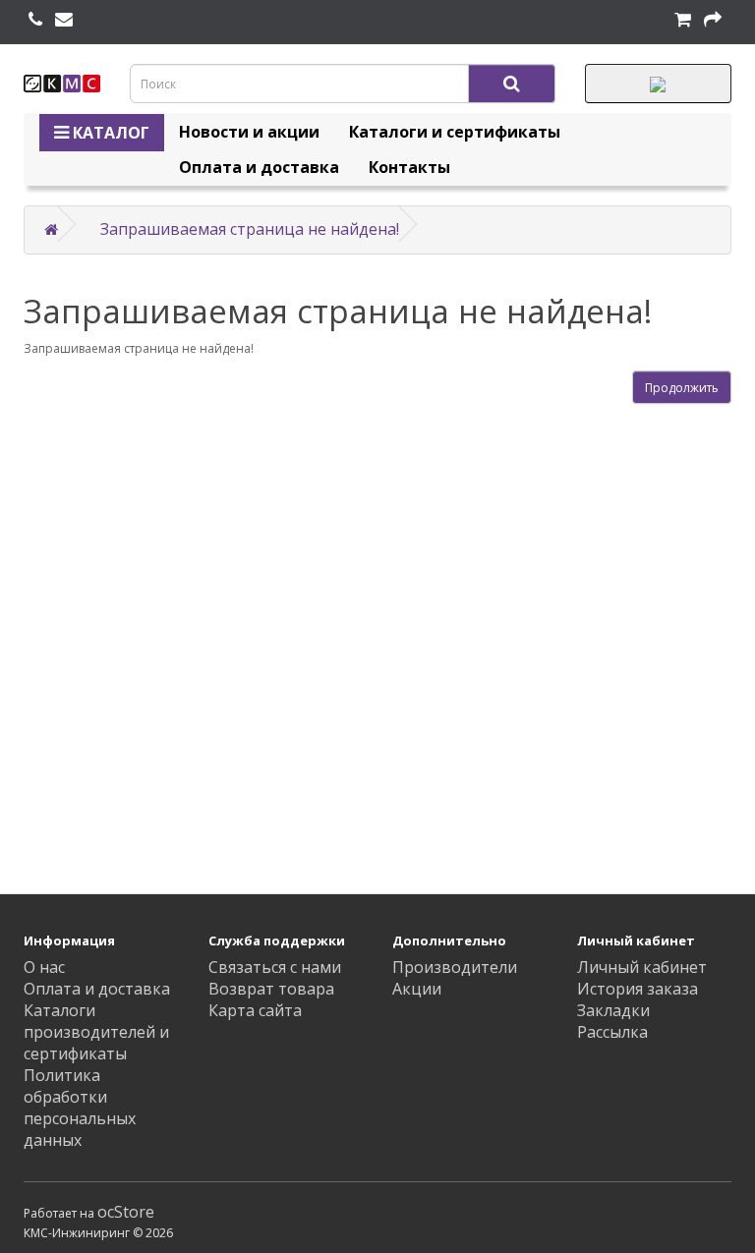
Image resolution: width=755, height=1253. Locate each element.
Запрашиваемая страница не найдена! (249, 229)
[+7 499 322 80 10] (35, 19)
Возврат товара (271, 988)
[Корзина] (682, 19)
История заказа (637, 988)
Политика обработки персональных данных (80, 1107)
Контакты (409, 167)
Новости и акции (249, 131)
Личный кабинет (642, 967)
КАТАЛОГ (109, 132)
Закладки (613, 1010)
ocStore (125, 1212)
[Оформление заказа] (713, 19)
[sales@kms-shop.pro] (64, 19)
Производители (454, 967)
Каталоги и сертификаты (454, 131)
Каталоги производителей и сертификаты (96, 1031)
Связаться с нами (274, 967)
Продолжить (682, 387)
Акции (416, 988)
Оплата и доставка (259, 167)
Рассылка (612, 1032)
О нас (44, 967)
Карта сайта (255, 1010)
